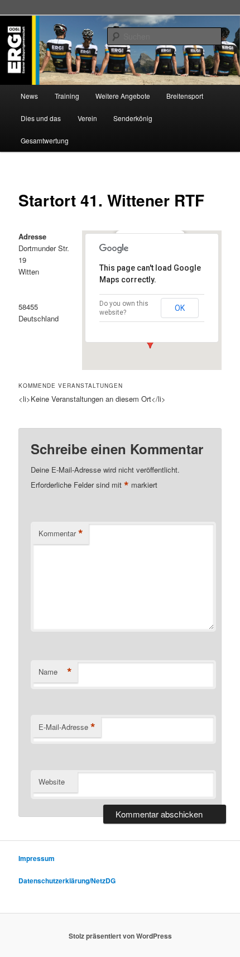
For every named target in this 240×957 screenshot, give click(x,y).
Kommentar (61, 533)
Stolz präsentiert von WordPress (120, 936)
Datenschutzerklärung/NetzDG (67, 881)
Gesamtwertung (45, 140)
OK (180, 308)
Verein (87, 118)
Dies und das (41, 118)
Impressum (36, 858)
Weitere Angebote (122, 95)
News (29, 95)
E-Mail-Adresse (67, 727)
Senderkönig (132, 118)
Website (52, 781)
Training (67, 95)
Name (55, 672)
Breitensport (184, 95)
